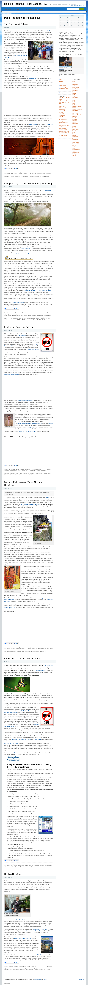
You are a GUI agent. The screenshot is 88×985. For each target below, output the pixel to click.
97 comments (50, 647)
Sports (73, 148)
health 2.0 (14, 650)
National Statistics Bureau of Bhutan (30, 504)
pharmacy (45, 317)
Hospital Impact (62, 109)
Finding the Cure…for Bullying (19, 326)
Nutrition (74, 135)
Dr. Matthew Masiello (31, 431)
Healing (29, 968)
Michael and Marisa (8, 473)
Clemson (23, 470)
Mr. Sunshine (24, 175)
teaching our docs (29, 919)
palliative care (7, 866)
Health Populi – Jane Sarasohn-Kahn (63, 105)
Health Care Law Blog (63, 100)
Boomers (10, 312)
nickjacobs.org (21, 954)
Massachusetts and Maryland (11, 374)
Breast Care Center (26, 739)
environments (21, 968)
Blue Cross (9, 470)
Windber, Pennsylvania (15, 753)
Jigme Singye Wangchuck (30, 650)
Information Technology (77, 115)
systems (15, 970)
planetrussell (39, 175)
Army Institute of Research (12, 968)
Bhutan (47, 497)
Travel (73, 151)
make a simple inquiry (18, 302)
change (15, 865)
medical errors (75, 123)
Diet (73, 91)
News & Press (29, 9)
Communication (75, 87)
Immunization (75, 113)
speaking (10, 319)
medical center (41, 472)
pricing (5, 318)
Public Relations (75, 142)
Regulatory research (31, 318)
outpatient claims (33, 317)
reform (20, 318)
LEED (26, 969)
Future (10, 647)
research (38, 318)
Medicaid (18, 317)
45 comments (50, 966)
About (9, 9)
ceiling (12, 173)
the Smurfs (50, 31)
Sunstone (15, 319)
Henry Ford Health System (33, 865)
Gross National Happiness (43, 648)
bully (16, 470)
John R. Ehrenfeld (40, 650)
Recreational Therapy (76, 143)
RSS (80, 5)
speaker (6, 319)
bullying (19, 470)
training (31, 319)
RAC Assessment (14, 318)
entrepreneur (34, 314)
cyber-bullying (29, 470)
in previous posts (22, 335)
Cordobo (45, 979)
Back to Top (81, 979)
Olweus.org (39, 423)
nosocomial (40, 969)
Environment (75, 97)
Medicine (30, 969)
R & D (9, 318)
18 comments (50, 312)
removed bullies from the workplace (26, 711)
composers (20, 173)
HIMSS (10, 175)
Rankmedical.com (62, 128)
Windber (31, 474)
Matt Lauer (29, 472)
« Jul (60, 28)
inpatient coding (40, 315)
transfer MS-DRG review (38, 319)
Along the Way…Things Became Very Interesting (28, 183)
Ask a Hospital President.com (37, 954)
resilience (19, 651)
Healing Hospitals (12, 874)
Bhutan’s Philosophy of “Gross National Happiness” (23, 483)
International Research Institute (18, 741)
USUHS (19, 970)
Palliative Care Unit (16, 739)
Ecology (74, 94)
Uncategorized (75, 152)
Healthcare (15, 312)
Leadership (18, 172)
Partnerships (75, 136)
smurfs (12, 176)
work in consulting (47, 190)
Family (73, 101)
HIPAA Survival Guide (63, 108)
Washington (46, 176)
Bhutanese (13, 648)
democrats (34, 173)
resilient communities (25, 651)
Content (76, 5)
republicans (45, 175)
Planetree (50, 317)
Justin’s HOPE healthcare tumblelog (64, 111)
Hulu (20, 175)
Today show (26, 474)
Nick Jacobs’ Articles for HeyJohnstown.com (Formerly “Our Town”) (64, 119)
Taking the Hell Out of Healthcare (37, 176)
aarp (8, 314)
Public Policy (28, 647)
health (10, 650)
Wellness (74, 155)
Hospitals (17, 175)
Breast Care (75, 84)
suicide (40, 473)
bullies (13, 470)
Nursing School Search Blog (63, 123)
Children (74, 86)
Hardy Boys (50, 124)
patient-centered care (31, 966)
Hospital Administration (23, 312)
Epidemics (74, 99)
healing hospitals (7, 315)
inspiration (74, 116)
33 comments (50, 469)
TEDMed (19, 319)
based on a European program (25, 400)
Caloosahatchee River (9, 607)
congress (25, 173)
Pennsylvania (40, 317)
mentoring (27, 317)
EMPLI (33, 470)
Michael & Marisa (48, 472)
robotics (49, 318)
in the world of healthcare (39, 670)
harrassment (7, 472)
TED (41, 651)
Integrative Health (47, 315)
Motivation (74, 130)
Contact (41, 9)
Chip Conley (18, 648)
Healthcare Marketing (76, 106)
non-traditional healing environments (31, 931)
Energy (73, 96)
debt (30, 173)
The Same (21, 474)
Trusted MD (61, 137)
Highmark (20, 472)
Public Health (75, 139)
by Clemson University (33, 349)
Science (74, 145)
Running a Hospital (63, 129)
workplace (35, 474)
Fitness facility (37, 739)
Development (75, 90)
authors (8, 173)
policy (11, 651)
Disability (74, 93)
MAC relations (13, 317)
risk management (31, 473)
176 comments (49, 172)
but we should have (25, 499)
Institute (15, 969)
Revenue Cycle (44, 318)
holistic (22, 315)
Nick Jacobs (33, 175)
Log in (82, 5)
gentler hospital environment (40, 929)
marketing (74, 120)
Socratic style (19, 919)
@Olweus (50, 423)
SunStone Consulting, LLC (25, 248)
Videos (22, 9)
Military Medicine (75, 129)
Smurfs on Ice (32, 78)
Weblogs (74, 154)
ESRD (39, 314)
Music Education (75, 133)
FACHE (47, 173)
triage (45, 319)
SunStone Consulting (25, 176)
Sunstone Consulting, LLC (64, 131)
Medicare (22, 317)
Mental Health (75, 128)
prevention (25, 473)
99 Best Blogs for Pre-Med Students (64, 98)
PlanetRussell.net (37, 979)
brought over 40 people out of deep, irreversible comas (37, 290)
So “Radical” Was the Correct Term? (22, 658)
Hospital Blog (75, 110)
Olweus (20, 473)
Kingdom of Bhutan (48, 650)
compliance (23, 314)
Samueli (48, 969)
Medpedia (61, 116)
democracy (23, 648)
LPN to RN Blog (62, 113)
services (74, 146)
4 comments (50, 864)
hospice (25, 315)
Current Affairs (12, 172)
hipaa (13, 175)
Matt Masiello (34, 472)
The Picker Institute (63, 135)
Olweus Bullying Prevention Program (27, 423)
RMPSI (37, 473)
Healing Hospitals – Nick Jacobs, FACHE (27, 4)
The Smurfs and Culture (16, 23)
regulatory (24, 318)
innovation (34, 315)
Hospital (29, 315)
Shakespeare (7, 176)
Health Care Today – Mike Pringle (64, 102)
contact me (21, 431)
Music (22, 172)
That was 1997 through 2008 (11, 743)
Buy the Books (16, 9)
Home (72, 5)
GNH (36, 648)
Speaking (35, 9)
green (26, 968)
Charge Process (17, 314)
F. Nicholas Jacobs (41, 173)
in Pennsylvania (30, 427)
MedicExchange (62, 115)
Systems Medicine (76, 149)
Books (73, 81)
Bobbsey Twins (33, 124)
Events (73, 100)
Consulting (29, 314)
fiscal (51, 314)
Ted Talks (44, 651)
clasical (15, 173)
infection (6, 969)
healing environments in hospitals (22, 938)
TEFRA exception (25, 319)
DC (28, 173)
